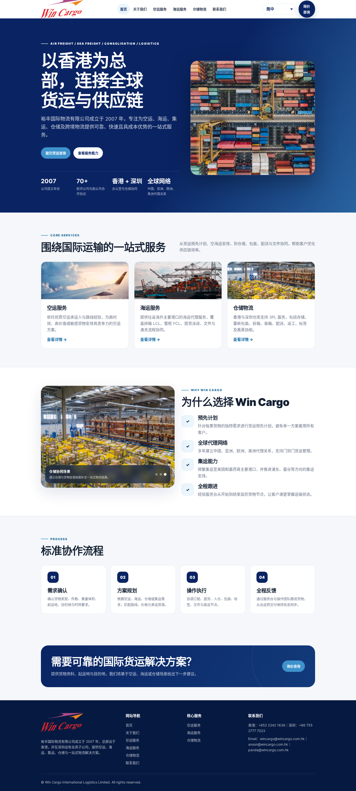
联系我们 (219, 9)
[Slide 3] (165, 474)
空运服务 (160, 9)
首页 (123, 9)
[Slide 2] (161, 474)
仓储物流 (199, 9)
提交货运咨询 (56, 153)
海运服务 (179, 9)
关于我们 (140, 9)
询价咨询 (306, 9)
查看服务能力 (88, 153)
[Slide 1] (156, 474)
